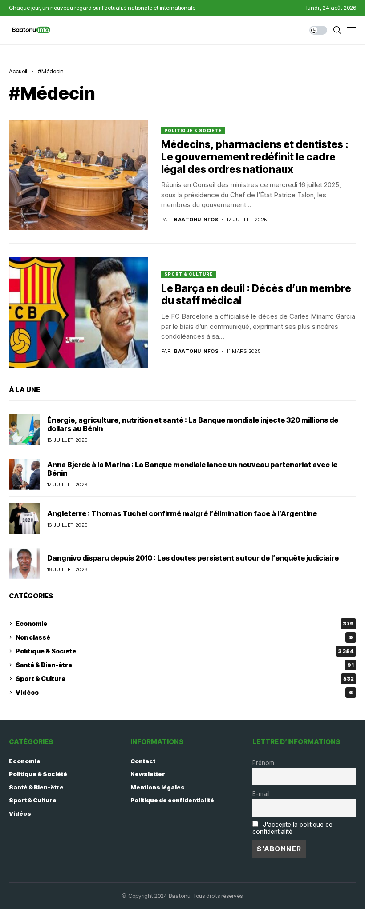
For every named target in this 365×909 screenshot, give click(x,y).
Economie (185, 623)
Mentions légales (157, 787)
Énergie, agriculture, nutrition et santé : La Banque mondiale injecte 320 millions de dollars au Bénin (192, 424)
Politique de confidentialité (172, 800)
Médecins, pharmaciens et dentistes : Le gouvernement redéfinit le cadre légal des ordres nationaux (255, 156)
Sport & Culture (188, 274)
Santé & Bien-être (185, 665)
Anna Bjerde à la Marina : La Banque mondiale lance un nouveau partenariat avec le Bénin (192, 468)
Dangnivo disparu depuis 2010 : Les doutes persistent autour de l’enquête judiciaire (193, 557)
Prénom (263, 762)
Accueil (18, 71)
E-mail (261, 793)
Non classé (184, 637)
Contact (142, 761)
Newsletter (147, 773)
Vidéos (184, 692)
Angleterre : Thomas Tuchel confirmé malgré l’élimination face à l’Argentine (182, 513)
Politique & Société (193, 130)
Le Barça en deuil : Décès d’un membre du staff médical (256, 294)
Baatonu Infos (196, 220)
